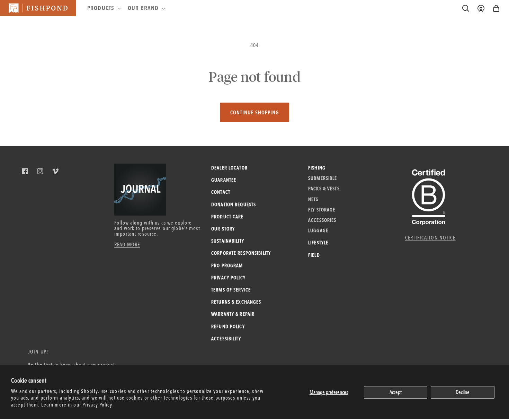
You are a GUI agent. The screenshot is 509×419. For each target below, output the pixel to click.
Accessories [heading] (322, 220)
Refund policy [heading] (228, 326)
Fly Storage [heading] (321, 210)
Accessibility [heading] (226, 338)
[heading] (103, 8)
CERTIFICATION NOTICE (430, 237)
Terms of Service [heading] (231, 290)
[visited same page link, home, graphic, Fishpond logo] (38, 8)
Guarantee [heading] (223, 180)
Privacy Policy (97, 404)
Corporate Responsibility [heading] (241, 253)
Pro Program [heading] (227, 265)
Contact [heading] (220, 192)
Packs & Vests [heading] (324, 188)
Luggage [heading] (318, 230)
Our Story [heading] (223, 229)
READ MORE (127, 244)
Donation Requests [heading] (233, 204)
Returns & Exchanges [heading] (236, 302)
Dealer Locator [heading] (229, 168)
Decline (463, 392)
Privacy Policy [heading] (228, 277)
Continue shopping (254, 112)
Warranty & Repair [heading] (232, 314)
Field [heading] (314, 255)
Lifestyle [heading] (318, 242)
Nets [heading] (313, 199)
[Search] (465, 8)
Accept (396, 392)
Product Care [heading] (227, 216)
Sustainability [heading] (227, 241)
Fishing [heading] (316, 168)
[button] (496, 8)
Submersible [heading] (322, 178)
